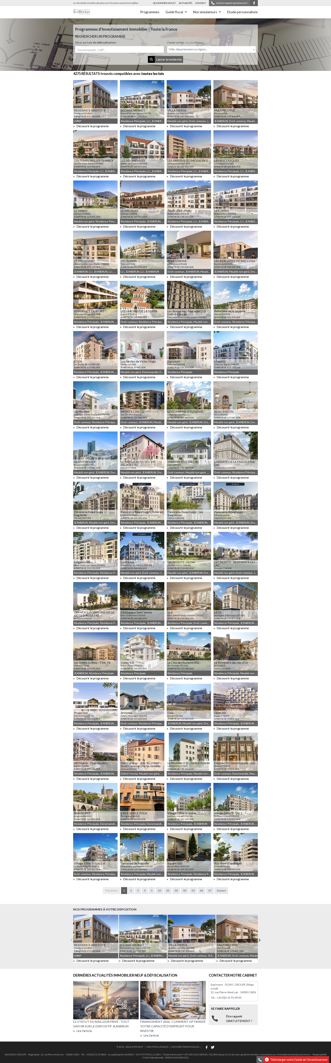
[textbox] (211, 49)
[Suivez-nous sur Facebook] (254, 3)
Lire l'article (84, 1031)
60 (201, 890)
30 (176, 890)
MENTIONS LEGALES (157, 1046)
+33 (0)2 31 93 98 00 (229, 997)
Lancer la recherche (169, 59)
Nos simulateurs (205, 12)
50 (193, 890)
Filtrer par (96, 42)
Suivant (221, 890)
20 (167, 890)
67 (209, 890)
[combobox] (119, 49)
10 (159, 890)
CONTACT (200, 3)
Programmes (149, 12)
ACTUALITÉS (185, 3)
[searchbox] (95, 49)
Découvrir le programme (92, 126)
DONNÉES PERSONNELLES (185, 1046)
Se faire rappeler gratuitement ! (232, 3)
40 (184, 890)
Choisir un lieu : (186, 42)
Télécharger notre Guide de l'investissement (299, 1059)
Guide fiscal (174, 12)
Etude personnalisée (242, 12)
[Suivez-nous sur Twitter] (212, 1047)
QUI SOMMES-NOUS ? (164, 3)
